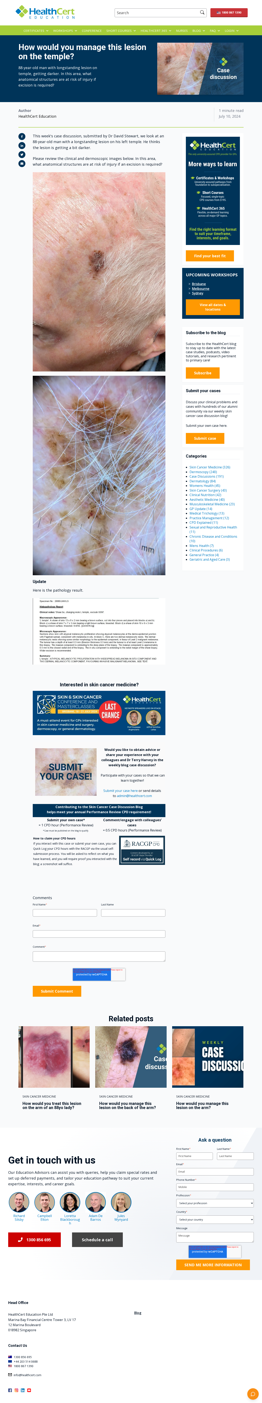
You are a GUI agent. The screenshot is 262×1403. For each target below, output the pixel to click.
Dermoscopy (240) (203, 472)
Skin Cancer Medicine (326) (210, 467)
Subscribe (202, 372)
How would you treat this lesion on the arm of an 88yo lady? (52, 1105)
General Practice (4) (204, 555)
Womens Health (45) (205, 485)
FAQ (213, 30)
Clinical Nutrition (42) (205, 495)
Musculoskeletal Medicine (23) (212, 504)
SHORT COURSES (119, 30)
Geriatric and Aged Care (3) (210, 559)
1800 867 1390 (231, 12)
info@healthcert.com (27, 1375)
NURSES (182, 30)
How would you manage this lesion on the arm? (202, 1105)
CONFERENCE (92, 30)
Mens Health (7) (202, 545)
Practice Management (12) (209, 518)
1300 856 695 (38, 1239)
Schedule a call (97, 1239)
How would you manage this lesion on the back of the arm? (127, 1105)
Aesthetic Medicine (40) (207, 499)
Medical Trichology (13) (207, 513)
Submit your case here (120, 790)
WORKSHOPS (63, 30)
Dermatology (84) (203, 481)
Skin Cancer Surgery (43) (208, 490)
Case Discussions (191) (207, 476)
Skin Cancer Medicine (39, 1096)
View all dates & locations (213, 307)
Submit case (205, 438)
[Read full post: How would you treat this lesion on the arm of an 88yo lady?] (54, 1057)
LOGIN (229, 30)
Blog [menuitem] (137, 1313)
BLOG (196, 30)
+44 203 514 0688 (26, 1361)
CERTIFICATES (34, 30)
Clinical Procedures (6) (206, 550)
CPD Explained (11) (204, 522)
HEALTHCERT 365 (154, 30)
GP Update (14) (201, 509)
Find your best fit (210, 255)
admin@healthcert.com (134, 796)
